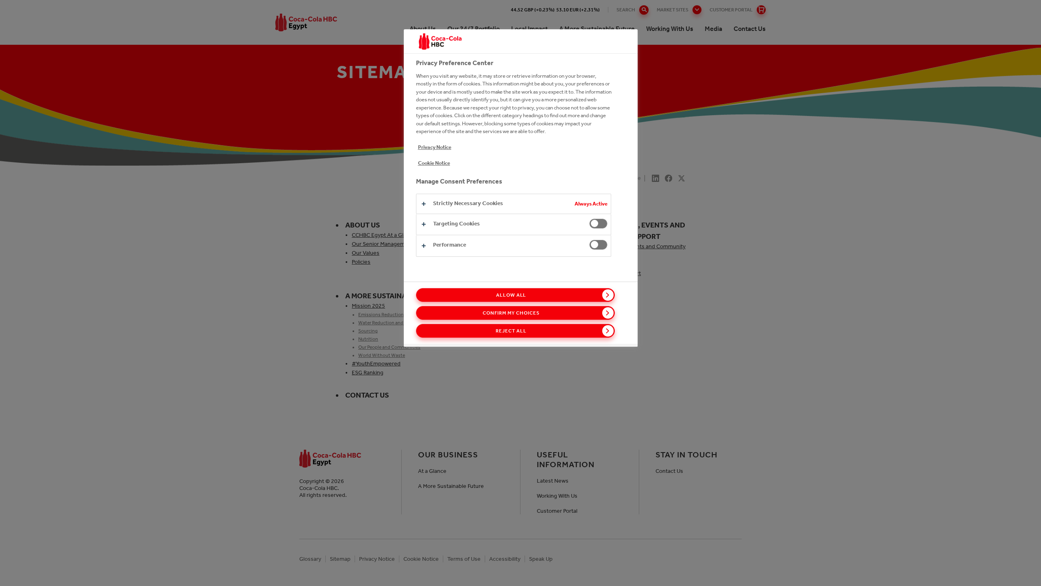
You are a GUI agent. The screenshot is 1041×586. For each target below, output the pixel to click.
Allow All (511, 295)
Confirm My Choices (511, 313)
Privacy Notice (434, 147)
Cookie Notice (434, 163)
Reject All (511, 331)
